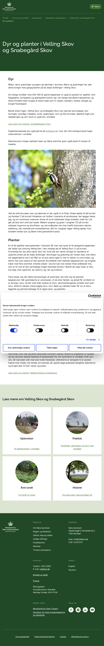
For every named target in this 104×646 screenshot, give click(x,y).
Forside (5, 18)
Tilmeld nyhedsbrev (42, 550)
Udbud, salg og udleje (43, 535)
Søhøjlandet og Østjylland (56, 18)
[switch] (39, 330)
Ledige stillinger (40, 539)
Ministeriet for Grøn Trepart (45, 608)
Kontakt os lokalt (40, 575)
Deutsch (72, 570)
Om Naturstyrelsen (41, 528)
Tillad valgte (52, 348)
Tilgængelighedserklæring (44, 637)
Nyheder (37, 546)
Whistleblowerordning (80, 637)
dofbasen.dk (52, 131)
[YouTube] (92, 609)
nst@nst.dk (45, 569)
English (71, 566)
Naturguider (37, 18)
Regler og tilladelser (42, 531)
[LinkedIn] (85, 609)
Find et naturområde (20, 18)
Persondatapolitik (22, 637)
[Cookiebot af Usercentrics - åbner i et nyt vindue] (90, 296)
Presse (36, 581)
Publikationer (39, 542)
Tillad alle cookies (85, 348)
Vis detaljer (91, 340)
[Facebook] (71, 609)
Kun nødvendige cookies (19, 348)
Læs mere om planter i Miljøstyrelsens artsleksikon (32, 373)
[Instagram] (78, 609)
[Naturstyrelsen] (13, 6)
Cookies (63, 637)
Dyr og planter (8, 21)
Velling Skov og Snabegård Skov (82, 18)
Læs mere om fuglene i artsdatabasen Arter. (29, 124)
